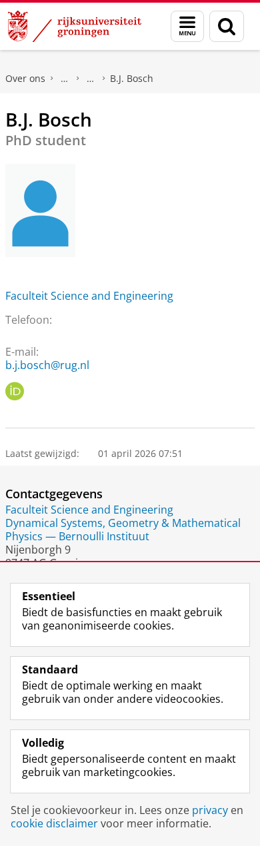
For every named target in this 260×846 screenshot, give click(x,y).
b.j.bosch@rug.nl (47, 365)
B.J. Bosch (131, 78)
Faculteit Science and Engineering (89, 295)
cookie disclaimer (54, 823)
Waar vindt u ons (90, 78)
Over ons (25, 78)
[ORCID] (14, 391)
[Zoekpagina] (226, 26)
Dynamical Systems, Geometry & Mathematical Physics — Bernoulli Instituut (123, 529)
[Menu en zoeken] (187, 26)
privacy (210, 810)
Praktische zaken (64, 78)
